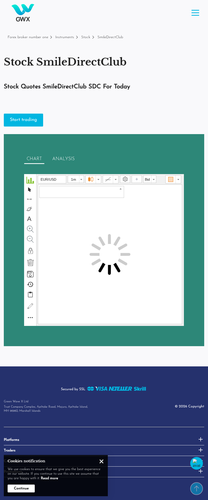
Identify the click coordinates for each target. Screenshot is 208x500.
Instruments (64, 37)
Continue (21, 488)
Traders (9, 450)
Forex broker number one (28, 37)
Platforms (11, 440)
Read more (49, 478)
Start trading (23, 120)
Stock (85, 37)
